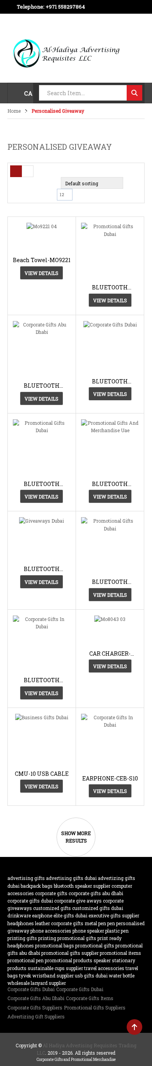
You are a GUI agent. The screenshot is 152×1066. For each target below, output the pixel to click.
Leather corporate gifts (59, 923)
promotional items (120, 953)
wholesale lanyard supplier (36, 983)
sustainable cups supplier (55, 968)
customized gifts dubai (97, 908)
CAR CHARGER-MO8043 (110, 653)
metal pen (95, 923)
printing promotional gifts (67, 938)
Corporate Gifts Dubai (31, 989)
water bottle (121, 975)
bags (47, 886)
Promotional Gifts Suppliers (94, 1007)
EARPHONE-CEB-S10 (110, 778)
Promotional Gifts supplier (70, 953)
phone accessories (50, 931)
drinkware (19, 915)
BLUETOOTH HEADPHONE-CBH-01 (110, 381)
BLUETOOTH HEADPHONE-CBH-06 (110, 582)
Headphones (20, 923)
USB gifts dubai (91, 975)
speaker (102, 960)
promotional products (68, 960)
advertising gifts (26, 878)
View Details (41, 273)
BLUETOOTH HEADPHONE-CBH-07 (41, 680)
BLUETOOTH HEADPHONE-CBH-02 (41, 484)
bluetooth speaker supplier (82, 886)
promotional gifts (94, 945)
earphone (42, 915)
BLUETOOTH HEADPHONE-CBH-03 (110, 484)
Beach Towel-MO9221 (42, 260)
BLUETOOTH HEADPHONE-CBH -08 (41, 385)
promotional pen (25, 960)
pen (111, 923)
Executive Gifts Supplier (113, 915)
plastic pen (117, 931)
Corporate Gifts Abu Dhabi (96, 893)
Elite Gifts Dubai (70, 915)
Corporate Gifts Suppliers (34, 1007)
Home (14, 111)
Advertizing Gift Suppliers (36, 1016)
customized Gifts (52, 908)
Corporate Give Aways (78, 900)
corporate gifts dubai (30, 900)
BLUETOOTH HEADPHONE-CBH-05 (41, 569)
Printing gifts (22, 938)
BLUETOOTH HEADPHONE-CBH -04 (110, 287)
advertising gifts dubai (71, 878)
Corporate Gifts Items (89, 998)
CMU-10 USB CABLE (42, 774)
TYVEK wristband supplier (46, 975)
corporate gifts (51, 893)
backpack (31, 886)
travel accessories (104, 968)
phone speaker (88, 931)
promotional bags (54, 945)
